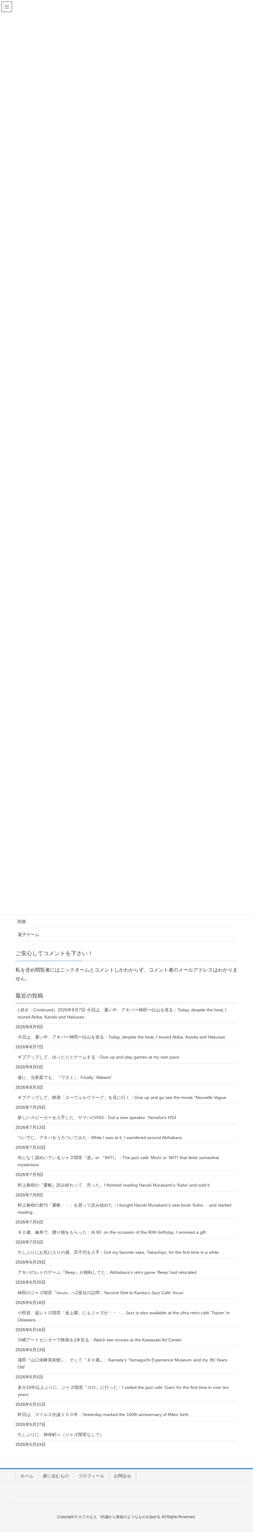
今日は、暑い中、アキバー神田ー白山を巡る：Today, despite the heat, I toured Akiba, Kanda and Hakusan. (122, 1036)
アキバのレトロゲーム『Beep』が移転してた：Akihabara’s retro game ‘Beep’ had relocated (107, 1272)
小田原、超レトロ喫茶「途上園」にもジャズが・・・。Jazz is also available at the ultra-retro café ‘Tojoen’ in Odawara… (124, 1316)
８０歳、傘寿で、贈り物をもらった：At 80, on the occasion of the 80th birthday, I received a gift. (112, 1232)
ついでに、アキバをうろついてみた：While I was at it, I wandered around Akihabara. (100, 1137)
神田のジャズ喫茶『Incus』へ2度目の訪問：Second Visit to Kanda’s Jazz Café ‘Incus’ (101, 1292)
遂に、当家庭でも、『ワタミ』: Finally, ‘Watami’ (65, 1077)
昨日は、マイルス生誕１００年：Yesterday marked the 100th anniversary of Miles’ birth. (104, 1414)
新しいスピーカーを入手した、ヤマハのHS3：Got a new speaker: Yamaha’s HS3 (97, 1117)
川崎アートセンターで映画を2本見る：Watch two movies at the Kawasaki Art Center (100, 1339)
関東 (22, 921)
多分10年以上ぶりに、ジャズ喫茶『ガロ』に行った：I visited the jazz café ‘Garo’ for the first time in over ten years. (123, 1391)
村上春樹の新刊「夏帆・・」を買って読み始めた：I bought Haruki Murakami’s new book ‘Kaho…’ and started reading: (124, 1209)
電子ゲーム (28, 934)
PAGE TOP (241, 1480)
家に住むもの (56, 1475)
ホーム (26, 1475)
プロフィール (91, 1475)
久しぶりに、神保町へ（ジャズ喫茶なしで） (61, 1434)
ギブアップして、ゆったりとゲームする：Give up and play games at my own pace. (99, 1057)
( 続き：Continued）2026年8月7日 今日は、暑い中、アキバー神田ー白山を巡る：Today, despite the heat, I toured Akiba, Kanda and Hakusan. (122, 1013)
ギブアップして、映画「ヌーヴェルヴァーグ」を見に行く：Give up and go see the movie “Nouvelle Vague (122, 1097)
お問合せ (122, 1475)
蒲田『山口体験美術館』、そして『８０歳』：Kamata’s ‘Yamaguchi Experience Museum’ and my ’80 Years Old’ (122, 1363)
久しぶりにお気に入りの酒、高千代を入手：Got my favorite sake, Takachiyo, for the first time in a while (118, 1252)
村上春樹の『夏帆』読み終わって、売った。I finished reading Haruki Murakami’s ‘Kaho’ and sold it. (114, 1185)
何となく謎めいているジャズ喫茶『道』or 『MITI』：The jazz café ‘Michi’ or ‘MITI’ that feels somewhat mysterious (118, 1161)
